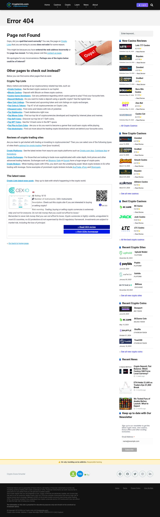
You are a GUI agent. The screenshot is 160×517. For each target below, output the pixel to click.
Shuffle (137, 329)
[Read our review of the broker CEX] (19, 194)
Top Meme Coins (15, 115)
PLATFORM (138, 255)
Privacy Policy (135, 488)
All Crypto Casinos (129, 126)
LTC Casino (139, 228)
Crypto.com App (87, 150)
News (86, 5)
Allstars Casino (141, 182)
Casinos (57, 5)
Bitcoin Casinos (15, 92)
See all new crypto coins (131, 352)
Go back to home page (18, 243)
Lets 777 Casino (143, 45)
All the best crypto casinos (132, 239)
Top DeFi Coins (14, 119)
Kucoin (66, 160)
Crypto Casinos (15, 89)
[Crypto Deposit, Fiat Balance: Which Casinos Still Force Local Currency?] (125, 377)
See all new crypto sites (131, 295)
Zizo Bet (139, 103)
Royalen (139, 56)
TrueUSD (138, 340)
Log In (143, 5)
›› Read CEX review (87, 227)
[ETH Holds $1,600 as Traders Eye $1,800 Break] (125, 393)
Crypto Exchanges (15, 157)
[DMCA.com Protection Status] (73, 475)
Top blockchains (15, 129)
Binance (52, 160)
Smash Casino (140, 160)
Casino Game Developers (19, 96)
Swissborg (11, 154)
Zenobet (140, 67)
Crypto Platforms (14, 150)
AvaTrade (77, 167)
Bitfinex (138, 284)
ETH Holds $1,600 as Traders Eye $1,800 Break (143, 384)
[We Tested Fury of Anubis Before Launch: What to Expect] (125, 409)
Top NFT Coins (14, 122)
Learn (77, 5)
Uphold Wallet (141, 252)
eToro (84, 167)
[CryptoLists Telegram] (120, 474)
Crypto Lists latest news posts (20, 181)
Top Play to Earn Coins (18, 125)
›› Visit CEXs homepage (87, 231)
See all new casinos (129, 193)
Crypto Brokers (13, 164)
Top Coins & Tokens (17, 105)
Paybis (137, 263)
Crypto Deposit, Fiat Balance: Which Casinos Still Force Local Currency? (142, 370)
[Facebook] (127, 474)
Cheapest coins (15, 109)
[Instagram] (142, 474)
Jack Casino (139, 217)
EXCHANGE (138, 287)
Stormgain (95, 167)
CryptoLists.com (42, 510)
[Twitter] (135, 474)
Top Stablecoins (15, 112)
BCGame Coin (140, 318)
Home (47, 5)
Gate (58, 160)
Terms (125, 488)
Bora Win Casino (139, 90)
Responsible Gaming (94, 462)
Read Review (140, 52)
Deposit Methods (15, 99)
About (95, 5)
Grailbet (139, 78)
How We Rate (148, 488)
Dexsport (138, 308)
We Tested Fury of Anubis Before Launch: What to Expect (142, 402)
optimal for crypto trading (30, 145)
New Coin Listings (16, 102)
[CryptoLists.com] (17, 4)
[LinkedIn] (150, 474)
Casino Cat (140, 114)
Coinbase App (101, 150)
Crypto (68, 5)
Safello (137, 273)
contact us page (54, 53)
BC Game (138, 206)
